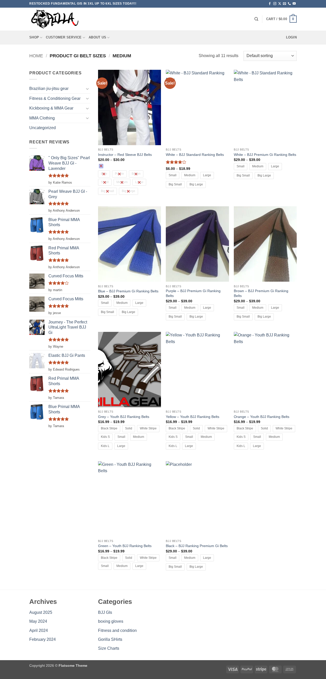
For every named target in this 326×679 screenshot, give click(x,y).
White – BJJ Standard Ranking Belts (195, 155)
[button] (281, 19)
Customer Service (64, 37)
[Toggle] (87, 89)
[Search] (256, 19)
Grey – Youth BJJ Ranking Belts (123, 417)
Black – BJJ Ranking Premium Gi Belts (197, 546)
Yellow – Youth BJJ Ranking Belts (192, 417)
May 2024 (38, 621)
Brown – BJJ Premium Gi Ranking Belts (261, 293)
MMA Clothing (42, 118)
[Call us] (289, 4)
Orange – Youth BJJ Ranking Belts (261, 417)
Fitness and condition (117, 630)
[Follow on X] (279, 4)
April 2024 (38, 630)
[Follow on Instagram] (274, 4)
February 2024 (42, 639)
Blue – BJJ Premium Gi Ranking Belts (128, 291)
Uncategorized (42, 128)
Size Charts (108, 648)
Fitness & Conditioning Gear (54, 98)
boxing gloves (110, 621)
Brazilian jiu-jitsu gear (49, 88)
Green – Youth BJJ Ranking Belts (125, 546)
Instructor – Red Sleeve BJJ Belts (125, 155)
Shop (34, 37)
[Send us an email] (284, 4)
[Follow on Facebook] (269, 4)
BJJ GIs (105, 612)
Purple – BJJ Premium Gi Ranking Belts (193, 293)
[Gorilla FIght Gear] (54, 19)
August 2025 (40, 612)
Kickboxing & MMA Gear (51, 108)
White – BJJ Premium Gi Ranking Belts (265, 155)
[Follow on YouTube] (294, 4)
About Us (97, 37)
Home (36, 55)
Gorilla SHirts (110, 639)
